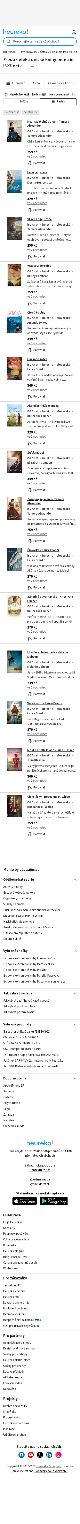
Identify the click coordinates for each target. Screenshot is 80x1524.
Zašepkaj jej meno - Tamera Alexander (45, 501)
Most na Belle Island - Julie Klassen (50, 750)
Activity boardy (13, 887)
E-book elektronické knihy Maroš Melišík (28, 964)
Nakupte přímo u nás (16, 1303)
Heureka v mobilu (14, 1291)
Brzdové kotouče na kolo (19, 893)
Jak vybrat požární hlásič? (19, 1012)
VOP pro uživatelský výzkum (21, 1326)
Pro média (9, 1245)
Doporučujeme (14, 1078)
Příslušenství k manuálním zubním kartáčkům (31, 910)
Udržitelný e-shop (14, 1435)
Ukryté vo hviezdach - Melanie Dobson (40, 673)
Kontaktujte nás (40, 1170)
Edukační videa (12, 1383)
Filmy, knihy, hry (28, 52)
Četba (43, 52)
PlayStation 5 (11, 1103)
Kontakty (9, 1228)
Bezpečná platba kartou (18, 1320)
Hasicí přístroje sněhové (18, 921)
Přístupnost (10, 1268)
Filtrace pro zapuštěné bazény (22, 933)
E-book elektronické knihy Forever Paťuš (29, 958)
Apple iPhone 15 (13, 1086)
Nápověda (9, 1389)
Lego (6, 1109)
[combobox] (40, 41)
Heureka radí (11, 1297)
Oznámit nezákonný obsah (20, 1263)
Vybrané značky (15, 950)
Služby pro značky (14, 1366)
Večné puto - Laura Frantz (45, 703)
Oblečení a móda (13, 1126)
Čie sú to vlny (36, 312)
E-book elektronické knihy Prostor (25, 970)
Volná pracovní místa (16, 1239)
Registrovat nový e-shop (19, 1348)
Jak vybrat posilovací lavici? (20, 1006)
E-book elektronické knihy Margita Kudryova (31, 975)
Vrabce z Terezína (39, 266)
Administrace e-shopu (17, 1343)
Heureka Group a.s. (49, 1466)
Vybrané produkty (17, 1024)
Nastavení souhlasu (15, 1308)
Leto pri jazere (37, 172)
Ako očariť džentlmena (43, 406)
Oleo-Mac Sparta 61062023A (20, 1037)
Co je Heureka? (12, 1222)
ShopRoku (9, 1412)
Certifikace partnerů (16, 1423)
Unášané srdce (37, 359)
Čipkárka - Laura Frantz (43, 550)
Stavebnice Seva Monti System (23, 916)
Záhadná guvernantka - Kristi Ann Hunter (50, 599)
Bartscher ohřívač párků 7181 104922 (26, 1032)
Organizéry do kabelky (17, 898)
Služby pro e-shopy (15, 1354)
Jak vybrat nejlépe (17, 993)
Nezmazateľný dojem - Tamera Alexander (48, 124)
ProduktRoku (11, 1417)
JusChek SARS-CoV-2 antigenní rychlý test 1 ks (33, 1061)
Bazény (8, 1097)
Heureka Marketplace (16, 1360)
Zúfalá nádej (35, 453)
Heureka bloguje (13, 1251)
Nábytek (8, 1120)
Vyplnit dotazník (40, 1184)
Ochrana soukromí (14, 1314)
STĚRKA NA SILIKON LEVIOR (21, 1043)
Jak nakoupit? (12, 1285)
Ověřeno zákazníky (15, 1406)
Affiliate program (13, 1377)
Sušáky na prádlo (14, 904)
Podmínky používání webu (50, 1471)
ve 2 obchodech (37, 156)
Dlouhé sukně (12, 939)
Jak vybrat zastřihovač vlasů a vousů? (27, 1001)
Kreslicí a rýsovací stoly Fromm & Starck (28, 927)
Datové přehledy (13, 1372)
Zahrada (8, 1115)
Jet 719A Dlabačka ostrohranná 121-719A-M (30, 1066)
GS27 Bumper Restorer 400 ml (22, 1049)
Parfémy (8, 1091)
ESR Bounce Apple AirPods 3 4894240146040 (31, 1055)
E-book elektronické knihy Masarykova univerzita (34, 981)
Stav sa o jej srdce (39, 219)
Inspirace (9, 1429)
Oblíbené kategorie (18, 879)
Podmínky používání (15, 1234)
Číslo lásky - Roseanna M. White (48, 797)
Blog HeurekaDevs (15, 1257)
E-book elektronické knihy (64, 52)
